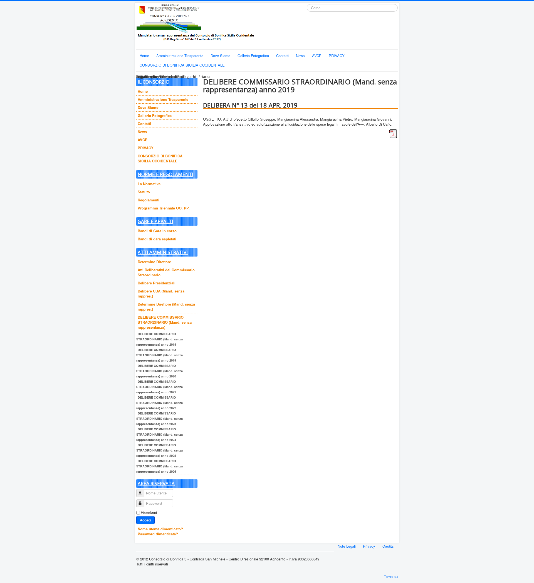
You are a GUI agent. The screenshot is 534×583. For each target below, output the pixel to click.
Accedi (145, 520)
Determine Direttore (154, 261)
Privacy (369, 546)
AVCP (317, 55)
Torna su (391, 576)
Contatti (282, 55)
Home (144, 55)
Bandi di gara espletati (157, 239)
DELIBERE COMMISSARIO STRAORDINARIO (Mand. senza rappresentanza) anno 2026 (159, 466)
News (300, 55)
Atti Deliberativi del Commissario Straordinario (166, 272)
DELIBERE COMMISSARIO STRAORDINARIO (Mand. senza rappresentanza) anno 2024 (159, 434)
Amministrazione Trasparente (179, 55)
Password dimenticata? (158, 533)
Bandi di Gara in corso (157, 230)
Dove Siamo (220, 55)
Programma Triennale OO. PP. (164, 208)
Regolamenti (148, 200)
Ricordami (149, 512)
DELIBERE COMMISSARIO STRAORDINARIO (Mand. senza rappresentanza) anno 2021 (159, 386)
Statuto (144, 191)
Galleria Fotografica (253, 55)
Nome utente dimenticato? (160, 528)
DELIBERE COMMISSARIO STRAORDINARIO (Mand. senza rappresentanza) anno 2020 (159, 371)
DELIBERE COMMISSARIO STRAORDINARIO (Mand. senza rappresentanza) (165, 322)
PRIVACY (337, 55)
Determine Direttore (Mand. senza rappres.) (166, 306)
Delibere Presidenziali (156, 283)
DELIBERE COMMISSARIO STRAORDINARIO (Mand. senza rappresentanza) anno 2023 (159, 418)
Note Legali (347, 546)
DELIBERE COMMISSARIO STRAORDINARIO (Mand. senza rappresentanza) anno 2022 (159, 402)
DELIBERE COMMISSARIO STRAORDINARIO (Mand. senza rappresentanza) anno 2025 (159, 450)
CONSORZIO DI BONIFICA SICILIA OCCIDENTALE (182, 65)
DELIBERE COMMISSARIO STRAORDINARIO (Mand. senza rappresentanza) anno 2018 (159, 339)
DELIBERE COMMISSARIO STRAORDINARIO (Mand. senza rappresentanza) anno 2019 (159, 355)
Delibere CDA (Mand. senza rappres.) (161, 293)
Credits (388, 546)
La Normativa (149, 183)
